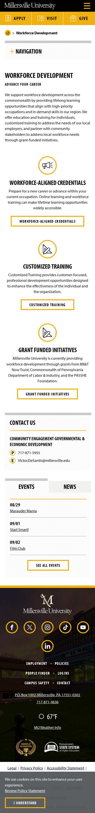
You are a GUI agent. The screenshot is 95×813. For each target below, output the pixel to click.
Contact (63, 682)
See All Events (48, 565)
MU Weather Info (47, 727)
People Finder (38, 673)
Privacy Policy (31, 768)
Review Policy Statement (25, 790)
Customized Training (47, 304)
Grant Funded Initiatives (47, 394)
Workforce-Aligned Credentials (47, 221)
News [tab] (70, 487)
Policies (62, 663)
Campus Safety (37, 682)
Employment (36, 663)
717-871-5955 (29, 452)
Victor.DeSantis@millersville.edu (44, 460)
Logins (63, 673)
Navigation (29, 51)
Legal (12, 768)
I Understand (25, 802)
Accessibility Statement (65, 768)
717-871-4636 (47, 702)
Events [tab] (26, 487)
